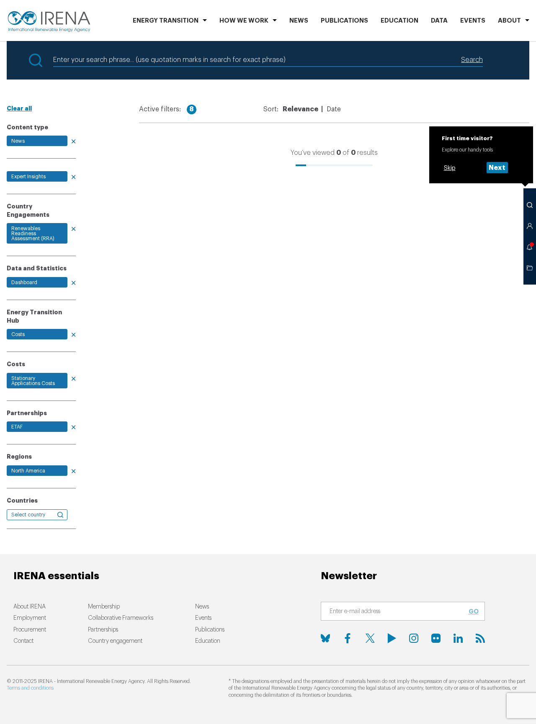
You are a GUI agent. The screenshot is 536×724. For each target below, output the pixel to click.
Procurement (29, 630)
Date (334, 109)
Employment (29, 618)
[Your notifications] (529, 247)
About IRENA (29, 607)
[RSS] (480, 638)
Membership (104, 607)
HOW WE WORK (243, 21)
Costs (18, 334)
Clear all (19, 108)
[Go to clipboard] (529, 268)
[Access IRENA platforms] (529, 226)
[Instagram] (413, 638)
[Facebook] (347, 638)
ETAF (17, 426)
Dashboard (24, 282)
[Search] (529, 205)
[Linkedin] (458, 638)
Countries (22, 500)
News (298, 21)
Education (399, 21)
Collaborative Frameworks (120, 618)
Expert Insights (28, 176)
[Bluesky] (325, 638)
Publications (209, 630)
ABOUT (509, 21)
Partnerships (103, 630)
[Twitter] (369, 638)
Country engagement (115, 641)
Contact (23, 641)
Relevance (300, 109)
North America (28, 470)
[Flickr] (436, 638)
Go (474, 611)
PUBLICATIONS (344, 21)
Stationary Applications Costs (33, 381)
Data (439, 21)
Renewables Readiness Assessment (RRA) (32, 233)
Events (472, 21)
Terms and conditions (30, 688)
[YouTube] (392, 638)
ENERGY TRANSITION (165, 21)
